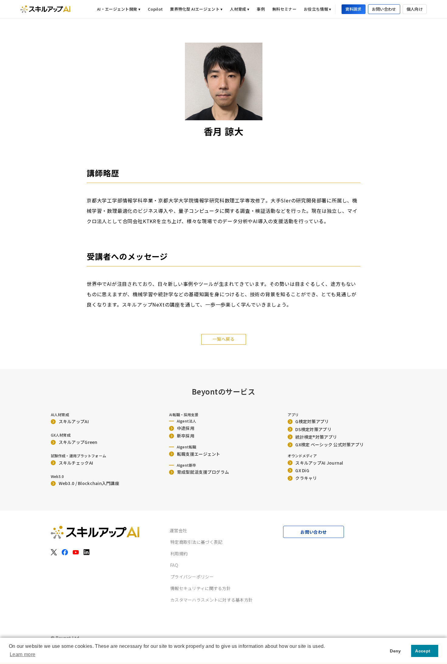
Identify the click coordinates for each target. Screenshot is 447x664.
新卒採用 (185, 436)
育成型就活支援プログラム (203, 472)
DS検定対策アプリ (313, 429)
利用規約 (179, 553)
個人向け (415, 9)
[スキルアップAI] (45, 9)
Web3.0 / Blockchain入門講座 (89, 483)
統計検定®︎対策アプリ (316, 437)
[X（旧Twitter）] (54, 552)
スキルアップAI (74, 421)
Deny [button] (395, 650)
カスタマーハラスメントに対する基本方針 (211, 600)
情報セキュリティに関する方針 (200, 588)
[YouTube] (76, 552)
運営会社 (178, 530)
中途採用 (185, 428)
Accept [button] (422, 650)
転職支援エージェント (198, 454)
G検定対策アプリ (312, 421)
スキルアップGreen (78, 442)
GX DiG (302, 470)
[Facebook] (65, 552)
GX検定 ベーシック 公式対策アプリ (329, 444)
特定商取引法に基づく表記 (196, 542)
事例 (261, 9)
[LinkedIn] (87, 552)
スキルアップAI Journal (319, 463)
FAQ (174, 565)
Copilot (155, 9)
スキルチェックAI (76, 463)
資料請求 (353, 9)
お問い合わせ (384, 9)
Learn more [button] (22, 654)
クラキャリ (306, 478)
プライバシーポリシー (192, 577)
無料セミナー (284, 9)
